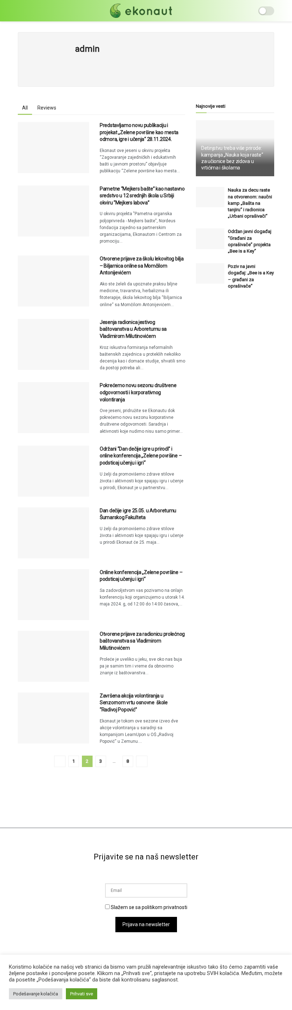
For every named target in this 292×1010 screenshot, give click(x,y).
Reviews (46, 108)
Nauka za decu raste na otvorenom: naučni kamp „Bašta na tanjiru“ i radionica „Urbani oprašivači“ (250, 203)
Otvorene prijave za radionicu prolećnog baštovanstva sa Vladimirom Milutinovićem (142, 641)
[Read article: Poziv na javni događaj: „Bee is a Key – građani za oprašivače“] (210, 273)
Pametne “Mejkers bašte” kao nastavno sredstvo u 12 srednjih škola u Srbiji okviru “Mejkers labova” (142, 195)
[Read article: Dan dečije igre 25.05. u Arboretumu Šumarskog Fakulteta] (53, 532)
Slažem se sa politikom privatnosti (148, 907)
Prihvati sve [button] (81, 993)
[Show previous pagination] (60, 761)
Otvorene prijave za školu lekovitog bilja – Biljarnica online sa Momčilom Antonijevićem (142, 265)
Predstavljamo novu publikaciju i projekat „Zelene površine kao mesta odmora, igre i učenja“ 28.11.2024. (139, 132)
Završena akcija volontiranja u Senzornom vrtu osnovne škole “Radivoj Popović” (134, 702)
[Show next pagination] (141, 761)
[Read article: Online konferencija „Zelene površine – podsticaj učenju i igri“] (53, 594)
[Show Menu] (21, 10)
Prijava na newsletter (146, 924)
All (25, 108)
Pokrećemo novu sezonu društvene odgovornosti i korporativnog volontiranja (138, 392)
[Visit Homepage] (141, 11)
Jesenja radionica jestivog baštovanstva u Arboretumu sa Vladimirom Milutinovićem (133, 329)
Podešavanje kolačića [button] (35, 993)
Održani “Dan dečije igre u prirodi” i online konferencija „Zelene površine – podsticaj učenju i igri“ (141, 456)
